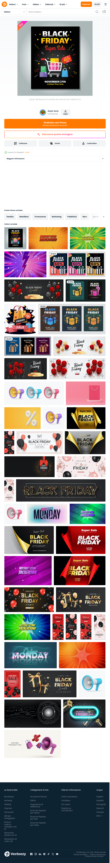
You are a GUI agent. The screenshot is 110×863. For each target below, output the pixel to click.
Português (99, 804)
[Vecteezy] (4, 4)
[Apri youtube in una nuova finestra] (57, 854)
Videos (36, 4)
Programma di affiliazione (36, 805)
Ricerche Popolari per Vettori (38, 811)
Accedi (97, 4)
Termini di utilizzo (78, 854)
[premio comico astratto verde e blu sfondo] (27, 627)
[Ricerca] (97, 11)
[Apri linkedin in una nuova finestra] (40, 854)
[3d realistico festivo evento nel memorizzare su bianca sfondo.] (32, 744)
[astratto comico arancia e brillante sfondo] (82, 655)
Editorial (49, 4)
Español (98, 800)
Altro (96, 816)
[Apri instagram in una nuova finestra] (36, 854)
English (97, 796)
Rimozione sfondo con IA (10, 833)
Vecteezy (8, 800)
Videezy (7, 804)
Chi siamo (65, 804)
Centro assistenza (69, 796)
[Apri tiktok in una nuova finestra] (48, 854)
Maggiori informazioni (16, 158)
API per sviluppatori (9, 817)
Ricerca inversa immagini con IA (10, 825)
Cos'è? (27, 152)
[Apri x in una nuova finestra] (53, 854)
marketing (56, 216)
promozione (40, 216)
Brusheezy (9, 796)
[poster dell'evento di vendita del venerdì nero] (15, 238)
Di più (62, 4)
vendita (10, 216)
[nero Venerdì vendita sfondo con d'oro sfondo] (86, 418)
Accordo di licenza (38, 796)
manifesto (24, 216)
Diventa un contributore (67, 809)
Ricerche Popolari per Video (38, 823)
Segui (65, 114)
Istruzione (8, 812)
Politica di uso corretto (92, 856)
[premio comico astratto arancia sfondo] (48, 238)
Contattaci (65, 800)
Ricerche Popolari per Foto (38, 817)
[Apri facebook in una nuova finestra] (31, 854)
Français (98, 812)
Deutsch (98, 808)
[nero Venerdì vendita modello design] (33, 290)
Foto (24, 4)
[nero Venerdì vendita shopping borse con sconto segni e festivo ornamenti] (20, 319)
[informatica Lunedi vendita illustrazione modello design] (47, 514)
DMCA (33, 800)
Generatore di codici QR (10, 840)
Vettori (12, 4)
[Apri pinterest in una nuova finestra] (44, 854)
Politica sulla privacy (96, 854)
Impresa (8, 808)
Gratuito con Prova (55, 123)
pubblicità (72, 216)
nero (84, 216)
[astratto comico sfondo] (87, 514)
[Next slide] (99, 216)
